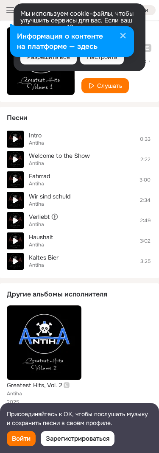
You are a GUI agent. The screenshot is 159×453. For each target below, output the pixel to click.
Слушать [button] (109, 85)
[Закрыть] (123, 36)
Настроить (102, 57)
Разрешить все (48, 57)
